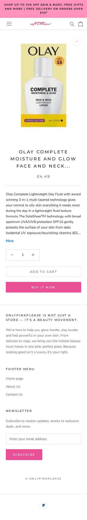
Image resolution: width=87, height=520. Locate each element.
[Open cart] (81, 23)
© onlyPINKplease (43, 478)
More (10, 241)
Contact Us (14, 394)
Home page (14, 378)
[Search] (72, 24)
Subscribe (24, 454)
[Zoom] (76, 41)
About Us (13, 386)
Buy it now (43, 287)
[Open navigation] (9, 24)
